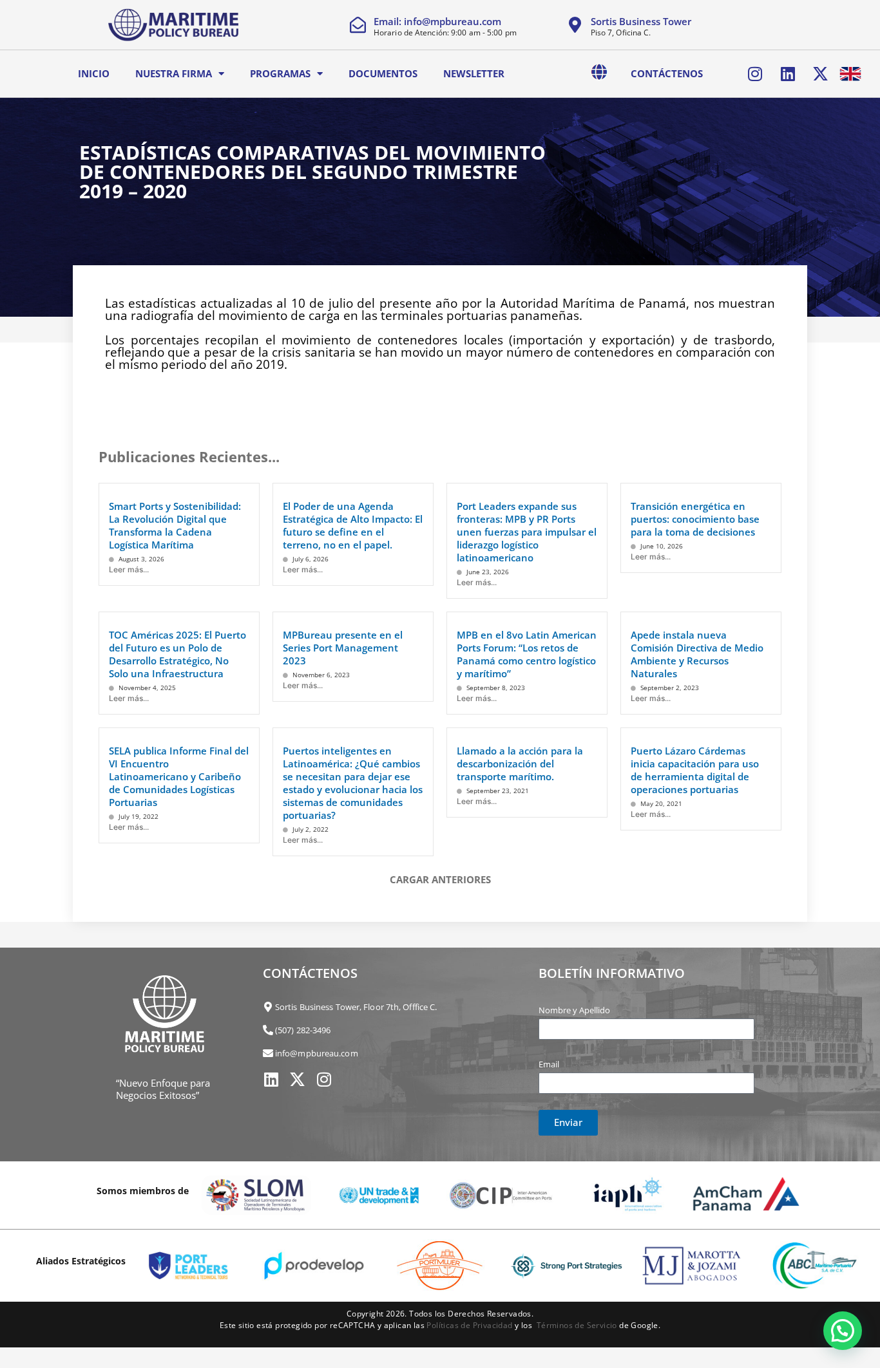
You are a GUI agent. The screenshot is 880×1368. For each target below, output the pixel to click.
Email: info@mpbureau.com (437, 21)
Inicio (94, 73)
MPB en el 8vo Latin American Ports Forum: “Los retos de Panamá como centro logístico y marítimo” (527, 654)
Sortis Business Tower (641, 21)
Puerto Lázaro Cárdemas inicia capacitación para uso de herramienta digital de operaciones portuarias (695, 770)
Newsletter (473, 73)
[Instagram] (755, 73)
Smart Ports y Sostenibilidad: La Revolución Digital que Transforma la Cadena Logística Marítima (175, 525)
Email (549, 1064)
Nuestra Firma (173, 73)
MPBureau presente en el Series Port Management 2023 (343, 647)
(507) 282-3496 (302, 1030)
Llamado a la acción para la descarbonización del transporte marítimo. (520, 763)
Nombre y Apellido (574, 1010)
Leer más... (129, 569)
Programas (280, 73)
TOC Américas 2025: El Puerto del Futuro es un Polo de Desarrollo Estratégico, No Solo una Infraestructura (177, 654)
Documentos (383, 73)
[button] (842, 1330)
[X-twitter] (820, 73)
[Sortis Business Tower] (575, 25)
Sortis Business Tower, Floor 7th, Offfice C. (356, 1007)
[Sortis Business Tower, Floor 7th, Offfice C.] (268, 1007)
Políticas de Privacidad (469, 1325)
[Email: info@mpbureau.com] (358, 25)
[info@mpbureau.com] (268, 1053)
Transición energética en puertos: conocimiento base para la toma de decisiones (695, 519)
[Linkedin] (788, 73)
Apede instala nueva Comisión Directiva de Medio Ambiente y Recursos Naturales (697, 654)
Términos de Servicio (577, 1325)
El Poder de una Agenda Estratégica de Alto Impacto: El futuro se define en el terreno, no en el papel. (353, 525)
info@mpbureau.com (316, 1053)
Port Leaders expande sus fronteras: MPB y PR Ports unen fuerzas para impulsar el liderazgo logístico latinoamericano (527, 532)
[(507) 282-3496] (268, 1030)
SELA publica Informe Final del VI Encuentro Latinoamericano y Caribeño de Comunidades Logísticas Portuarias (179, 776)
